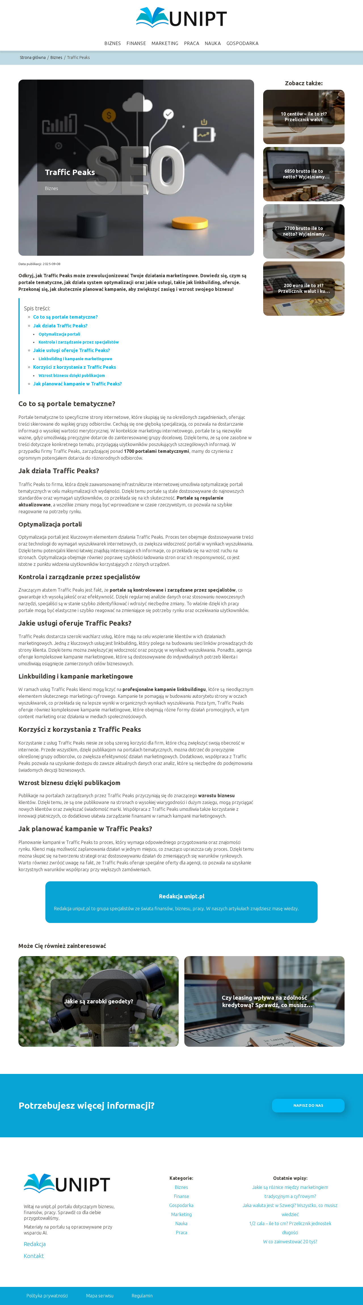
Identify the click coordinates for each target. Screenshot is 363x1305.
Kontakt (34, 1256)
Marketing (164, 43)
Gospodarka (243, 43)
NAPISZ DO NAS (308, 1105)
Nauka (213, 43)
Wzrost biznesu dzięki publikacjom (72, 375)
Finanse (136, 43)
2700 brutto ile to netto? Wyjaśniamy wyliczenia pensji (304, 231)
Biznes (112, 43)
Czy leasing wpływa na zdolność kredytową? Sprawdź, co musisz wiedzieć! (264, 1001)
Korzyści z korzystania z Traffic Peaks (74, 367)
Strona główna (33, 57)
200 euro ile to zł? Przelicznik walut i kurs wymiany (304, 289)
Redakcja (35, 1244)
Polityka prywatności (47, 1295)
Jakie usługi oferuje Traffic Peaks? (71, 350)
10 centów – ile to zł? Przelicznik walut (304, 116)
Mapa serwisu (99, 1295)
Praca (191, 43)
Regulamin (142, 1295)
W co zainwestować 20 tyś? (290, 1241)
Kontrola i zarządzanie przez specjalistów (79, 342)
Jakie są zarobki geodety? (98, 1001)
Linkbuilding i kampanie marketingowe (75, 359)
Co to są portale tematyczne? (65, 316)
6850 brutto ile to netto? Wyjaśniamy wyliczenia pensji (304, 174)
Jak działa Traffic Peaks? (60, 325)
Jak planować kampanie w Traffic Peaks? (77, 383)
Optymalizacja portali (59, 334)
